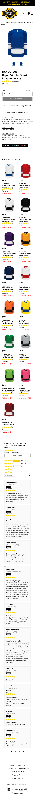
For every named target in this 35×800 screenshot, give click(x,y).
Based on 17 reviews (11, 452)
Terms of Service (18, 778)
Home (2, 22)
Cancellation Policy (17, 772)
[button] (6, 81)
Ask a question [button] (17, 455)
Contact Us (21, 765)
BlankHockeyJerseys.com (19, 784)
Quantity (27, 90)
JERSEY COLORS (8, 127)
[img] (17, 490)
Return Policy (24, 768)
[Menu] (32, 14)
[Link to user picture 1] (17, 566)
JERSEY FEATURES (8, 117)
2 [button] (15, 751)
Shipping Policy (17, 775)
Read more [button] (9, 662)
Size (4, 90)
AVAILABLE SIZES (8, 133)
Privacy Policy (11, 768)
